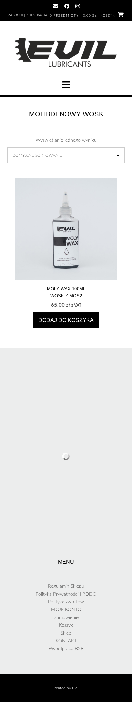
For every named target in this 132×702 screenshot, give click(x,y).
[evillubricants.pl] (66, 52)
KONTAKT (66, 641)
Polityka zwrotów (66, 602)
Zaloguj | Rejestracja (27, 15)
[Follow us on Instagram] (77, 6)
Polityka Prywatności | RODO (66, 594)
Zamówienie (66, 617)
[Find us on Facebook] (66, 6)
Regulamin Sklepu (66, 586)
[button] (66, 85)
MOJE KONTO (66, 609)
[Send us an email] (55, 6)
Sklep (66, 633)
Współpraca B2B (66, 648)
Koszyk (66, 625)
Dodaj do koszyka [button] (66, 320)
